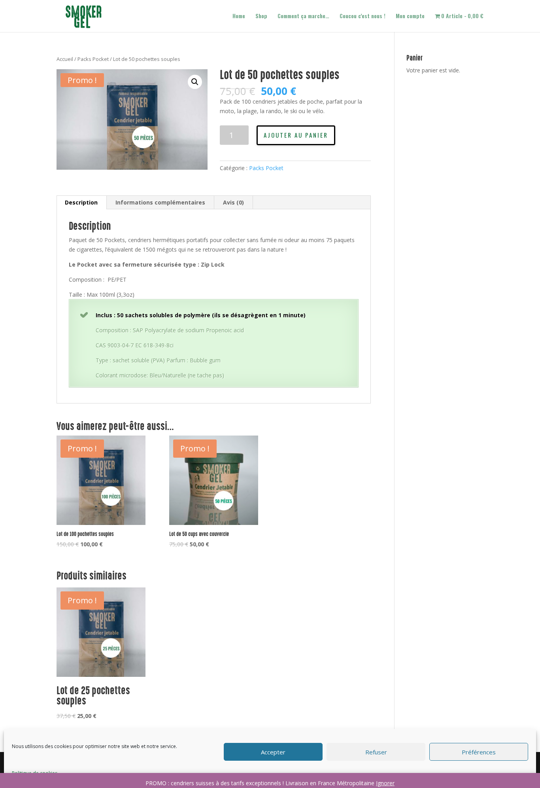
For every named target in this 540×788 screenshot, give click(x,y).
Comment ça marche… (303, 16)
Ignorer (385, 783)
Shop (261, 16)
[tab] (81, 202)
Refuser (376, 752)
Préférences (479, 752)
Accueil (65, 59)
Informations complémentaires (160, 202)
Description (81, 202)
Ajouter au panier (296, 135)
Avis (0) (233, 202)
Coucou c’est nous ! (362, 16)
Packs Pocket (93, 59)
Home (238, 16)
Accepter (273, 752)
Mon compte (410, 16)
